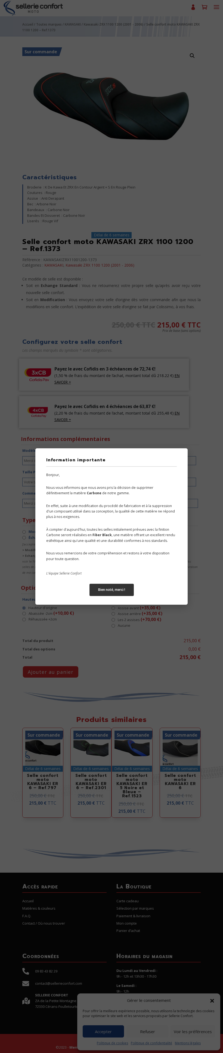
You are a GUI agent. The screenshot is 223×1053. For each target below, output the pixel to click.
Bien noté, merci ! (111, 589)
